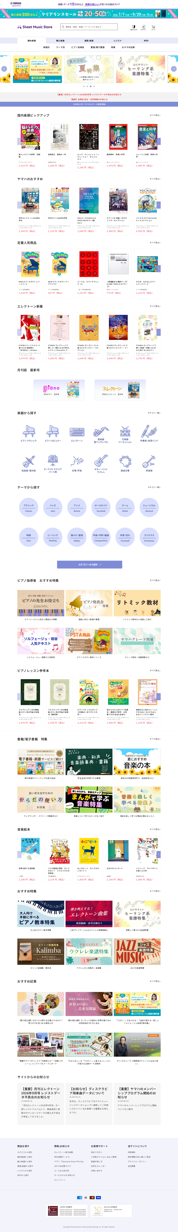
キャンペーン (60, 1180)
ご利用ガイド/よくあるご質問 (103, 1157)
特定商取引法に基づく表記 (139, 1157)
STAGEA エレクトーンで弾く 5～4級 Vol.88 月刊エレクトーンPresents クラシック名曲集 (59, 347)
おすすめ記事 (128, 47)
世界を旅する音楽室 (27, 868)
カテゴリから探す (25, 1152)
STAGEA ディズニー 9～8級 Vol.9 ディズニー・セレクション (88, 347)
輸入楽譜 (60, 40)
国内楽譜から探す (25, 1157)
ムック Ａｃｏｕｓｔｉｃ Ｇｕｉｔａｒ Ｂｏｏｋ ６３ (88, 156)
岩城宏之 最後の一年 (57, 154)
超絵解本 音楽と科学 (116, 154)
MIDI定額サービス (62, 1157)
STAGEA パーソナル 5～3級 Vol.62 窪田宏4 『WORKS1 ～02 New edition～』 (29, 347)
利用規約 (131, 1152)
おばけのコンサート (115, 868)
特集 (113, 47)
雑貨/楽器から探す (25, 1166)
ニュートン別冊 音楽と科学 (147, 155)
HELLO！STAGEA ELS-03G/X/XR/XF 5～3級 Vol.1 (87, 220)
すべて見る (154, 115)
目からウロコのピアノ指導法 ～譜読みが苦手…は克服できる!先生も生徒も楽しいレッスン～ (117, 712)
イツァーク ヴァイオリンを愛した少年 (147, 869)
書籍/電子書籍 (98, 47)
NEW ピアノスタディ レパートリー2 (29, 283)
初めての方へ (96, 1152)
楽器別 (46, 47)
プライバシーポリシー (137, 1161)
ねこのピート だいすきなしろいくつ (88, 869)
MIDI (146, 40)
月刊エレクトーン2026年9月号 (29, 219)
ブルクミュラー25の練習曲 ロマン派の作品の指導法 (29, 712)
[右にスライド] (158, 141)
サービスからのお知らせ (64, 1175)
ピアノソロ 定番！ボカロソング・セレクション (117, 219)
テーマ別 (60, 47)
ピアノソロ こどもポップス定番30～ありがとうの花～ (87, 712)
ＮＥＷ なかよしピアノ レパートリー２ (146, 283)
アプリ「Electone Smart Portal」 (69, 1161)
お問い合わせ (96, 1170)
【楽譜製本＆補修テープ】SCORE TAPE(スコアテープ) (117, 284)
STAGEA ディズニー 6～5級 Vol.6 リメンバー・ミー (117, 346)
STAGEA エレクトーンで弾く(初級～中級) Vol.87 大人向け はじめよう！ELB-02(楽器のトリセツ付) (146, 347)
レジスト (118, 40)
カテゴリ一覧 (153, 412)
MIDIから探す (23, 1175)
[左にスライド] (19, 141)
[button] (89, 27)
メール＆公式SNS (61, 1170)
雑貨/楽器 (89, 40)
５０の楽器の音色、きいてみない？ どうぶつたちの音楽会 (59, 870)
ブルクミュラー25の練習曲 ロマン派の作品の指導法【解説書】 (58, 712)
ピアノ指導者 (77, 47)
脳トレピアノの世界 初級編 (29, 155)
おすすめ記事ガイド (62, 1166)
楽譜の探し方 (96, 1161)
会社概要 (131, 1166)
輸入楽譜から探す (25, 1161)
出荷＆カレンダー (98, 1166)
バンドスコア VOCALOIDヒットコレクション (146, 219)
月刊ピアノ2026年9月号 (57, 218)
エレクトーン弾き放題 (63, 1152)
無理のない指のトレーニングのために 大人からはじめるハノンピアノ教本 (147, 712)
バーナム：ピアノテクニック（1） (88, 283)
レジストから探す (25, 1170)
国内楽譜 (32, 40)
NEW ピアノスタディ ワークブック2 (58, 283)
